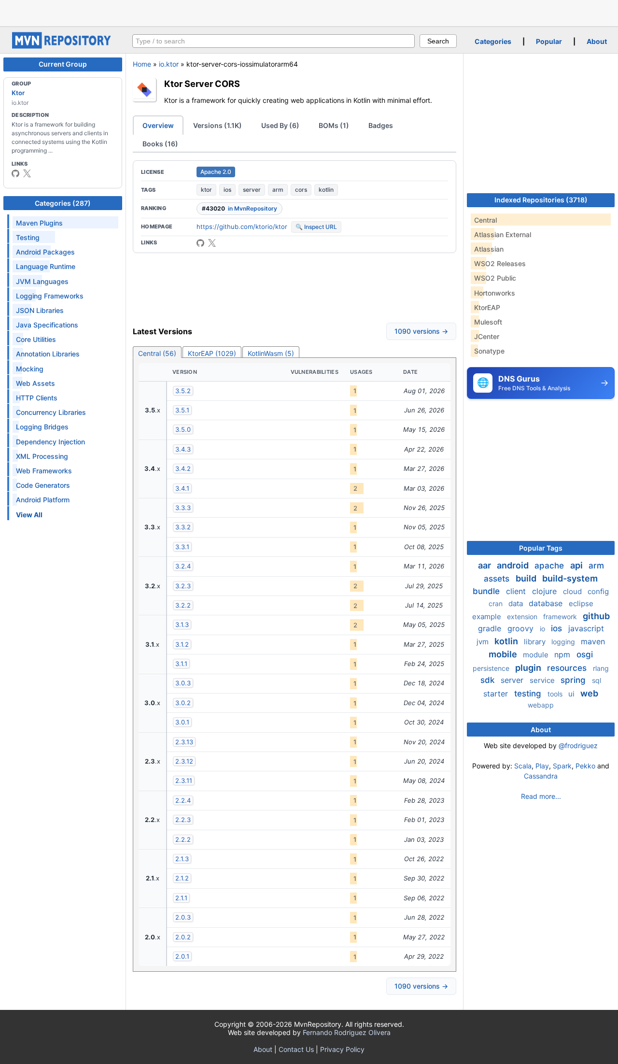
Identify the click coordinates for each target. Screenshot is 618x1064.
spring (574, 680)
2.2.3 (183, 819)
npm (563, 654)
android (514, 565)
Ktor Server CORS (202, 83)
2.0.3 (183, 917)
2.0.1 (182, 956)
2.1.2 (182, 878)
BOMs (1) (334, 125)
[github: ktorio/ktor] (200, 243)
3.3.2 (183, 527)
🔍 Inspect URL (316, 226)
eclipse (581, 603)
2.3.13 (184, 742)
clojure (545, 591)
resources (568, 668)
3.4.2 (183, 468)
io (543, 628)
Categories (493, 41)
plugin (529, 668)
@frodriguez (578, 745)
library (536, 641)
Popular (549, 41)
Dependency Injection (50, 442)
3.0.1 (182, 722)
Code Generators (43, 485)
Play (542, 766)
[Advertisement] (309, 12)
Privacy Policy (342, 1049)
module (536, 654)
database (547, 603)
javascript (586, 628)
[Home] (62, 46)
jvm (484, 641)
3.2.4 (183, 566)
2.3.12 (184, 761)
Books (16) (160, 144)
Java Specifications (47, 325)
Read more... (541, 796)
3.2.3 (183, 586)
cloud (573, 591)
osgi (584, 654)
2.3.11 (183, 780)
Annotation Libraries (48, 354)
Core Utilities (36, 339)
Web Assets (35, 383)
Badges (380, 125)
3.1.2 (182, 644)
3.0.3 (183, 683)
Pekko (585, 766)
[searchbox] (273, 41)
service (543, 680)
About (597, 41)
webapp (541, 705)
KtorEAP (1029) (212, 353)
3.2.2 (183, 605)
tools (556, 694)
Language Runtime (45, 266)
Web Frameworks (44, 471)
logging (564, 642)
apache (550, 565)
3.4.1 (182, 488)
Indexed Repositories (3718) (541, 200)
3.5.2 (183, 391)
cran (497, 603)
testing (529, 693)
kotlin (326, 189)
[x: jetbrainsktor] (27, 173)
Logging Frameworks (50, 296)
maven (593, 641)
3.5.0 (183, 429)
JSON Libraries (40, 310)
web (589, 693)
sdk (488, 680)
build (527, 578)
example (487, 616)
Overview (158, 125)
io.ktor (169, 64)
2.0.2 (183, 937)
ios (227, 189)
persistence (492, 668)
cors (301, 189)
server (252, 189)
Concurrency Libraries (51, 412)
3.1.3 (182, 624)
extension (523, 616)
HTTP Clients (36, 398)
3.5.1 (182, 410)
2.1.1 (181, 898)
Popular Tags (540, 548)
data (516, 603)
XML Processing (42, 456)
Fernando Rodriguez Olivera (347, 1032)
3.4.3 (183, 449)
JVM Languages (42, 281)
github (596, 616)
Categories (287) (63, 203)
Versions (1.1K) (217, 125)
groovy (521, 628)
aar (485, 565)
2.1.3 (182, 859)
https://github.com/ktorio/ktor (242, 226)
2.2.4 (183, 800)
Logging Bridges (42, 427)
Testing (28, 237)
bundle (487, 591)
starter (496, 693)
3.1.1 (181, 663)
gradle (491, 628)
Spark (562, 766)
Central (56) (157, 353)
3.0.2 (183, 703)
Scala (523, 766)
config (598, 591)
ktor (206, 189)
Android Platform (43, 500)
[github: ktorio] (15, 173)
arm (277, 189)
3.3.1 (182, 547)
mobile (504, 654)
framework (561, 616)
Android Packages (45, 252)
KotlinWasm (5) (271, 353)
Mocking (29, 369)
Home (142, 64)
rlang (601, 668)
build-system (570, 578)
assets (498, 578)
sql (596, 680)
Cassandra (541, 776)
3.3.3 (183, 507)
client (517, 591)
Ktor (18, 93)
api (577, 565)
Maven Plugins (39, 223)
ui (572, 693)
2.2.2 (183, 839)
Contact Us (296, 1049)
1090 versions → (421, 331)
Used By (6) (280, 125)
